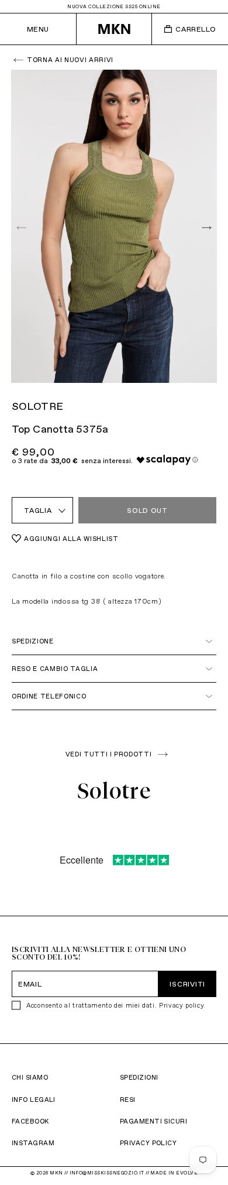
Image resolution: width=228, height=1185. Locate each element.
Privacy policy (181, 1005)
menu (38, 29)
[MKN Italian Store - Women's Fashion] (114, 29)
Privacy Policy (148, 1143)
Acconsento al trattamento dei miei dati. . (116, 1005)
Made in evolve (174, 1173)
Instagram (33, 1143)
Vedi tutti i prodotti (108, 754)
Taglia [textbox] (37, 510)
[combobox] (42, 510)
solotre (37, 406)
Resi (128, 1099)
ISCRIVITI (187, 983)
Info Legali (34, 1099)
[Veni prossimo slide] (205, 227)
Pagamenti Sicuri (153, 1121)
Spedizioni (139, 1077)
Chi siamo (30, 1077)
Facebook (30, 1121)
